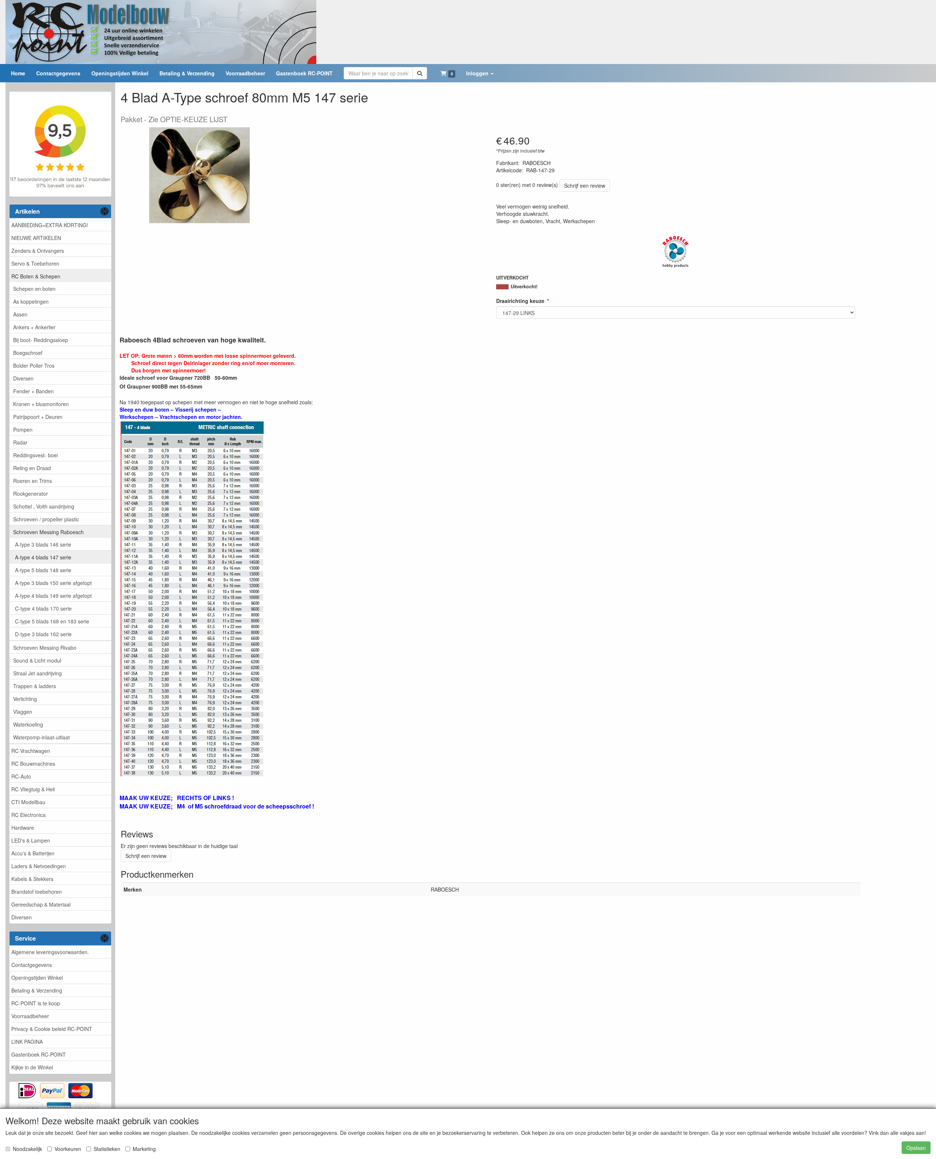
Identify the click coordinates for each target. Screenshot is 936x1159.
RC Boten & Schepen (35, 276)
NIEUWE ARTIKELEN (36, 237)
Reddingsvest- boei (35, 455)
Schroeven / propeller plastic (46, 519)
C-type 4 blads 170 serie (43, 608)
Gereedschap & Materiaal (41, 904)
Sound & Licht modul (37, 660)
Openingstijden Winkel (37, 977)
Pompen (23, 429)
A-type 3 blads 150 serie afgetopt (53, 582)
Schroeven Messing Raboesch (48, 532)
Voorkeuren (67, 1148)
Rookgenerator (30, 493)
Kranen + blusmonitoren (41, 404)
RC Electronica (28, 814)
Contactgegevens (31, 964)
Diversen (23, 378)
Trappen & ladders (34, 686)
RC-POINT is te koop (35, 1003)
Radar (20, 442)
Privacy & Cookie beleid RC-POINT (51, 1028)
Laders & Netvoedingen (38, 866)
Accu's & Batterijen (32, 853)
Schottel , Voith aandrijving (43, 506)
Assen (20, 314)
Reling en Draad (32, 468)
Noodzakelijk (27, 1148)
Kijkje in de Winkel (32, 1067)
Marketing (144, 1148)
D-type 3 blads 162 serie (43, 634)
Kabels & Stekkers (32, 878)
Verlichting (25, 698)
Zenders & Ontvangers (37, 250)
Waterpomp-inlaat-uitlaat (41, 737)
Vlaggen (22, 711)
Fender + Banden (33, 391)
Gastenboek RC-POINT (38, 1054)
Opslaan (916, 1147)
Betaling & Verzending (36, 990)
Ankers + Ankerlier (34, 327)
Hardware (22, 827)
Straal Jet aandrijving (37, 673)
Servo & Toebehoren (35, 263)
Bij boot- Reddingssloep (40, 340)
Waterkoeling (28, 724)
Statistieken (107, 1148)
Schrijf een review (584, 185)
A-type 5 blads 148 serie (43, 570)
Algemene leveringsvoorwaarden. (50, 952)
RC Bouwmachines (33, 763)
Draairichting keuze (520, 300)
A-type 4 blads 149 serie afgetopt (53, 595)
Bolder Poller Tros (33, 365)
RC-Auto (21, 776)
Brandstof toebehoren (36, 891)
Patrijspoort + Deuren (38, 416)
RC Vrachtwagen (30, 750)
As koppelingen (31, 301)
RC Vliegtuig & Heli (33, 789)
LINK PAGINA (27, 1041)
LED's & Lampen (30, 840)
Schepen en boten (34, 288)
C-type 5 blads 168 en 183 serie (52, 621)
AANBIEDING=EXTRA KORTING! (49, 225)
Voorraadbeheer (30, 1016)
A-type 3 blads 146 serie (43, 544)
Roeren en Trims (32, 480)
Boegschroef (27, 352)
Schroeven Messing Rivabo (44, 647)
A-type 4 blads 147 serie (43, 557)
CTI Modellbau (28, 802)
